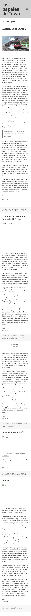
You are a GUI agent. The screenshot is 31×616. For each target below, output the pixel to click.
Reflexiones (5, 337)
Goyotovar (16, 209)
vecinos (20, 608)
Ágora (5, 480)
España (4, 210)
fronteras (12, 608)
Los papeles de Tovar (11, 9)
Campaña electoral (14, 337)
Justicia (4, 338)
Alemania (6, 425)
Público (10, 396)
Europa (22, 209)
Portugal (12, 210)
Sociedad (25, 423)
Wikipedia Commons (19, 314)
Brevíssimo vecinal (12, 432)
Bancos (10, 425)
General (22, 335)
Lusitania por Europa (14, 28)
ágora (3, 608)
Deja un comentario (21, 210)
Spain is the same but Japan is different (14, 218)
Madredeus (5, 456)
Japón (24, 337)
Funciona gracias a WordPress (9, 614)
